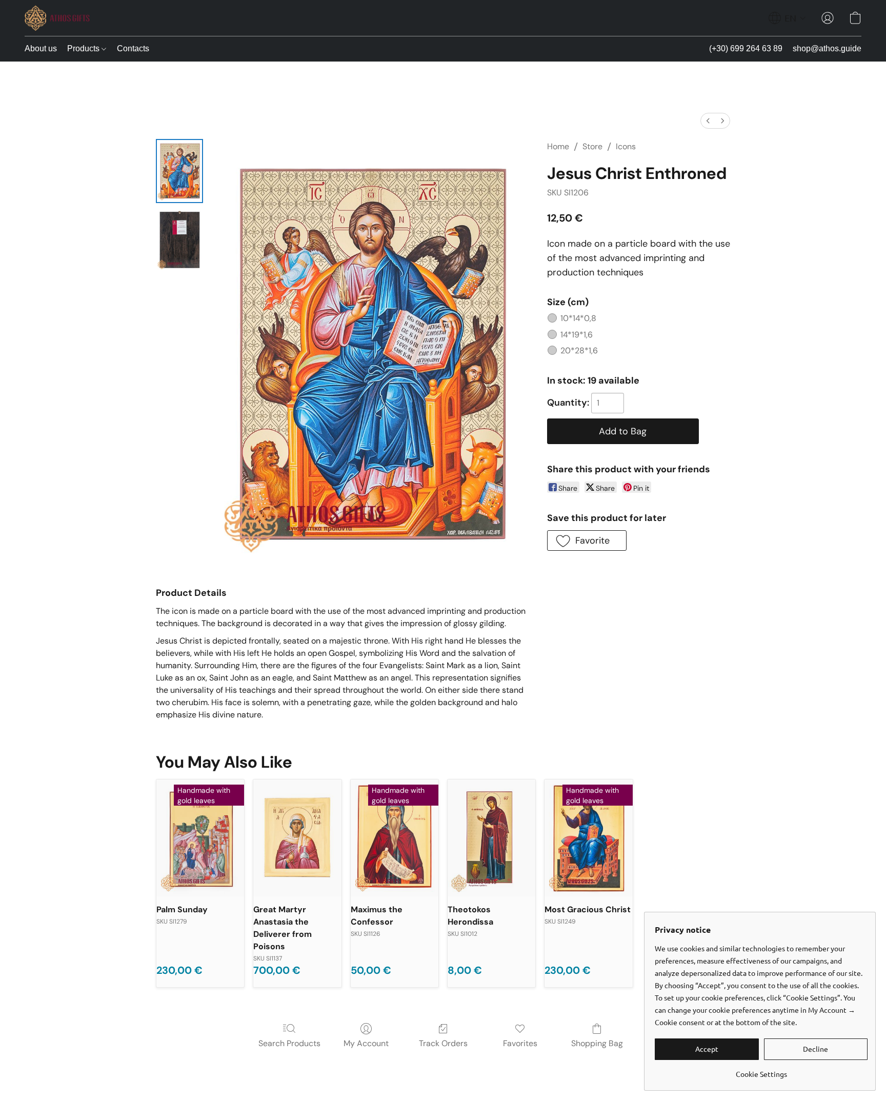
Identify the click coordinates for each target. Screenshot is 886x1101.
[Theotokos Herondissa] (491, 837)
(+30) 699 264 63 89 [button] (745, 48)
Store (592, 146)
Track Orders (443, 1043)
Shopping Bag (597, 1043)
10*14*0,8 (578, 318)
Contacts (133, 48)
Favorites (520, 1043)
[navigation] (787, 18)
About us (41, 48)
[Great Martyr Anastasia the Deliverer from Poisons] (297, 837)
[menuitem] (708, 120)
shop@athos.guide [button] (827, 48)
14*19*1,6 (576, 334)
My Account (366, 1043)
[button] (57, 18)
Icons (626, 146)
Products (84, 48)
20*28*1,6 (579, 350)
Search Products (289, 1043)
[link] (761, 1070)
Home (558, 146)
